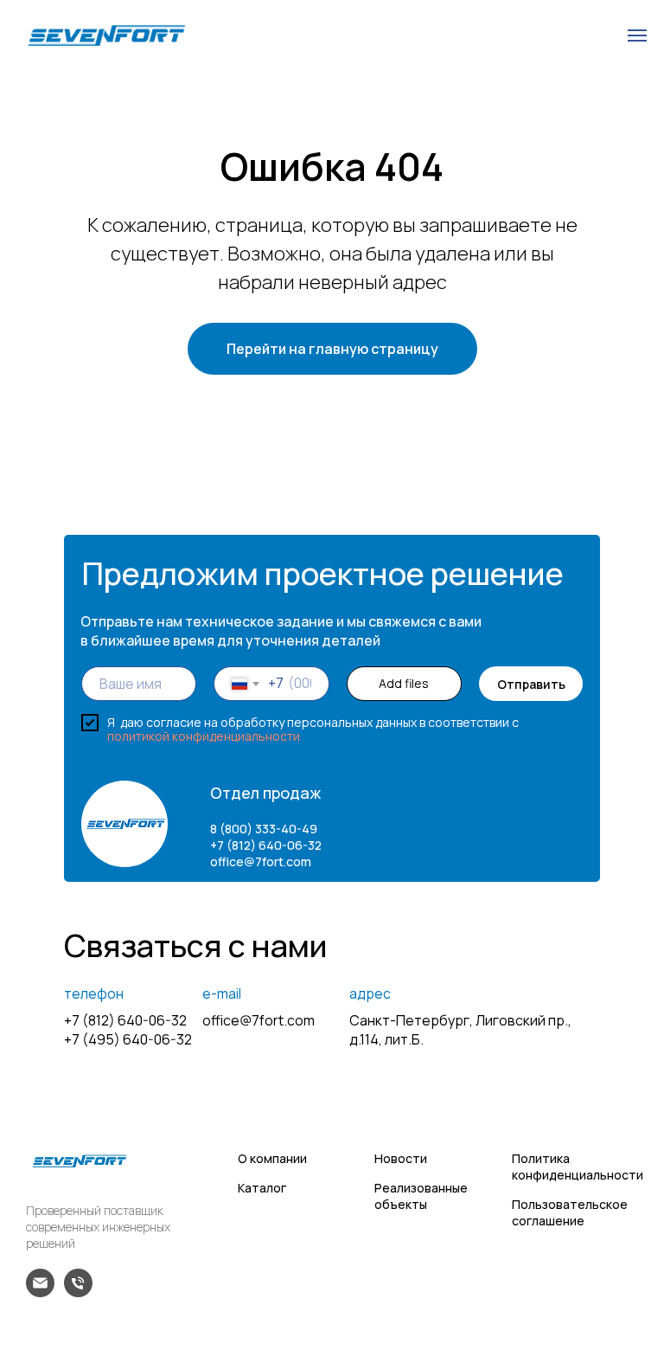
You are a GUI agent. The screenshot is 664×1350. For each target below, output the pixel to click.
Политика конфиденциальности (577, 1166)
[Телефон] (78, 1292)
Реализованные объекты (421, 1196)
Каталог (262, 1188)
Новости (400, 1158)
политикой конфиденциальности (203, 736)
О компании (272, 1158)
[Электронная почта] (40, 1292)
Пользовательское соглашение (570, 1212)
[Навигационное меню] (637, 35)
